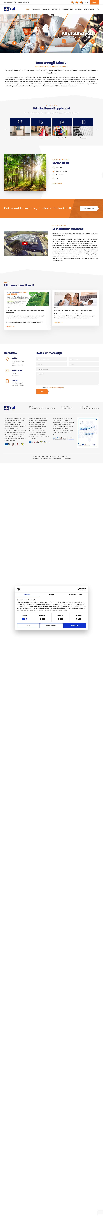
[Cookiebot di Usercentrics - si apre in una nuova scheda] (79, 589)
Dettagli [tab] (51, 594)
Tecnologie (45, 9)
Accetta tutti (74, 625)
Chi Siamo (78, 9)
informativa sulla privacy (57, 387)
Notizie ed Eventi (68, 9)
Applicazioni (36, 9)
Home (27, 9)
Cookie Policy (67, 458)
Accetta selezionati (51, 625)
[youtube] (88, 2)
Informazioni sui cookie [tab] (75, 594)
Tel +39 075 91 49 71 (17, 383)
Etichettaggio (62, 138)
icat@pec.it (15, 375)
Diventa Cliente (89, 9)
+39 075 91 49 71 (68, 408)
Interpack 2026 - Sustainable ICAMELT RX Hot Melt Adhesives (25, 311)
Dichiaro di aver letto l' (51, 387)
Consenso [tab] (27, 594)
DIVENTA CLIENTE (89, 208)
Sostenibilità (56, 9)
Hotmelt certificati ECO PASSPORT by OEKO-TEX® (73, 310)
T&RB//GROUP (65, 456)
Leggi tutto (9, 326)
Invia (42, 391)
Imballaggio (20, 138)
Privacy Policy (59, 458)
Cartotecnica (41, 138)
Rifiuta (28, 625)
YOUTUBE (96, 408)
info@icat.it (15, 373)
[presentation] (5, 129)
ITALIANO (93, 2)
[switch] (42, 619)
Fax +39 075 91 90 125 (18, 385)
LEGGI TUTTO (56, 183)
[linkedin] (85, 2)
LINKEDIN (87, 408)
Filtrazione (83, 138)
